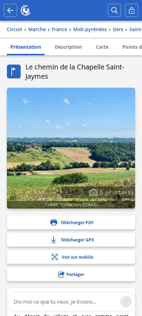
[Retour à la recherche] (10, 10)
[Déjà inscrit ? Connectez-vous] (132, 10)
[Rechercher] (114, 10)
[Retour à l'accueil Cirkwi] (25, 10)
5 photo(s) (115, 192)
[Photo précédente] (67, 192)
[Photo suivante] (80, 192)
